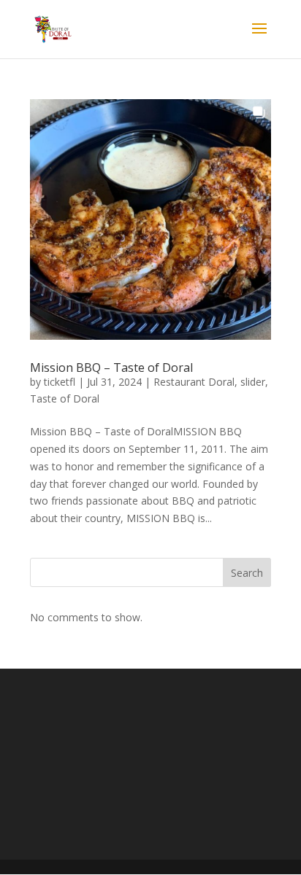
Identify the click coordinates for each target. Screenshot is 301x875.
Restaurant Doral (194, 382)
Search (247, 573)
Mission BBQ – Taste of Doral (111, 367)
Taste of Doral (64, 398)
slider (252, 382)
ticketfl (59, 382)
